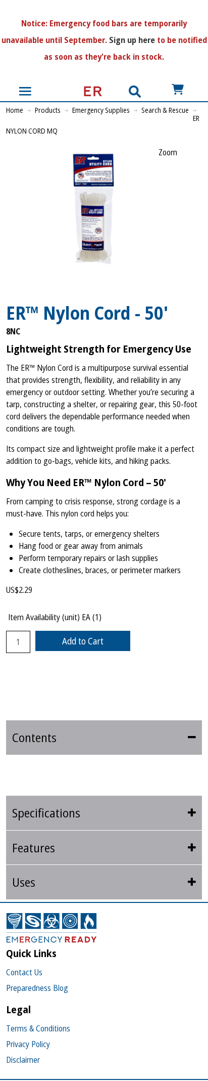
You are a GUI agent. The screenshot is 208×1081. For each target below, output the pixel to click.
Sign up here (132, 40)
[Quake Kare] (90, 91)
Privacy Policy (28, 1044)
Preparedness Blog (37, 987)
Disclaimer (23, 1059)
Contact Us (24, 972)
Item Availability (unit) (44, 617)
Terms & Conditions (38, 1028)
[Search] (135, 91)
